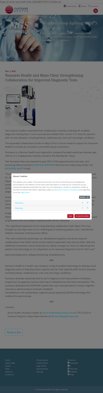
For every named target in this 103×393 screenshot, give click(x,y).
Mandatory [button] (19, 203)
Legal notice (25, 192)
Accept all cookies (82, 216)
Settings (82, 197)
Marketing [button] (19, 208)
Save (70, 216)
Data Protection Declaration (68, 190)
